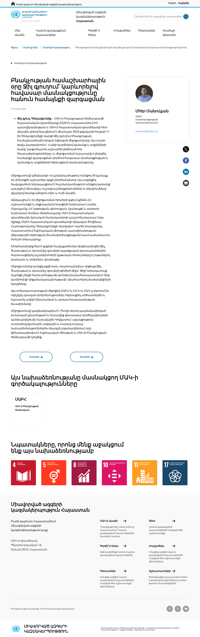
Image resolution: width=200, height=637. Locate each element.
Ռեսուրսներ (108, 571)
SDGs (152, 520)
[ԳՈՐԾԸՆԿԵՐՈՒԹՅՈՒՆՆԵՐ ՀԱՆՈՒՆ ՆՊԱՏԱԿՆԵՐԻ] (175, 472)
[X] (186, 149)
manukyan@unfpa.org (146, 131)
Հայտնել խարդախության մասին (162, 628)
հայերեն (183, 3)
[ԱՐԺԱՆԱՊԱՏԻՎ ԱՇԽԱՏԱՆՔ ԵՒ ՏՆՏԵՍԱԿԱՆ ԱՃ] (85, 472)
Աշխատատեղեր (160, 571)
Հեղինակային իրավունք (131, 628)
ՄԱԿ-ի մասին (109, 520)
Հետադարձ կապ (109, 628)
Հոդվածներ (156, 545)
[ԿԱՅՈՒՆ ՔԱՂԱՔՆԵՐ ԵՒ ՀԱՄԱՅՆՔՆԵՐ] (145, 472)
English (172, 3)
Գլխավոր (16, 47)
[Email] (186, 183)
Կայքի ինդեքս (126, 630)
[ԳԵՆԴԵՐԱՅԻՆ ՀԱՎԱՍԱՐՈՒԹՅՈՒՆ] (54, 472)
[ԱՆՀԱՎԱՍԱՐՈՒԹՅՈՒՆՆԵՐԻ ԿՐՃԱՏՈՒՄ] (115, 472)
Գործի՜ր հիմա (109, 545)
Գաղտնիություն (109, 630)
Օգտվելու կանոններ (145, 630)
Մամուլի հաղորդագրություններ (61, 47)
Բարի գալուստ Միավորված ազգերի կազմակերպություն (49, 4)
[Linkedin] (186, 172)
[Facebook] (186, 160)
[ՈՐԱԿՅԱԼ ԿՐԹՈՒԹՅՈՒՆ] (24, 472)
